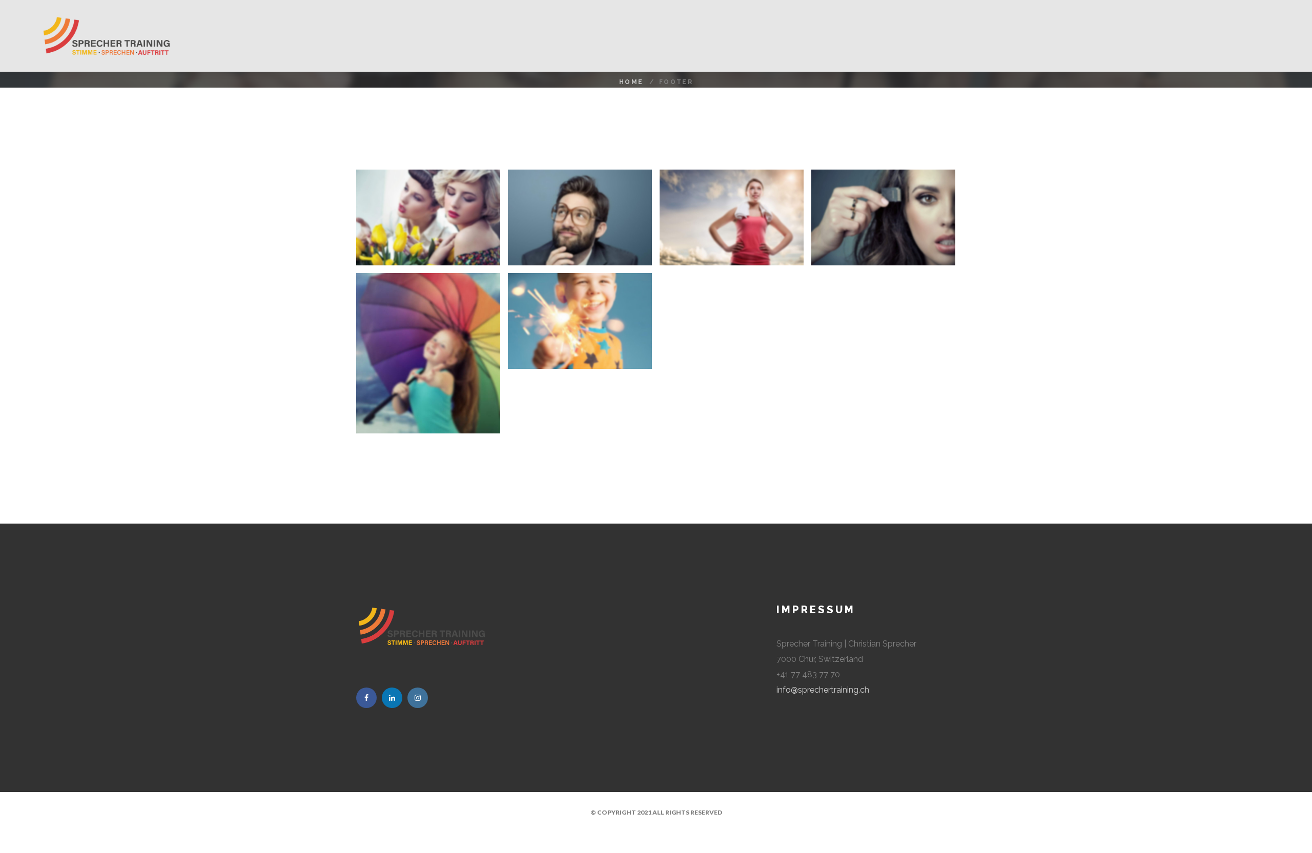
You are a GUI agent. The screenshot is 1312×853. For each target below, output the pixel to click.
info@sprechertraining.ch (822, 690)
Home (631, 82)
